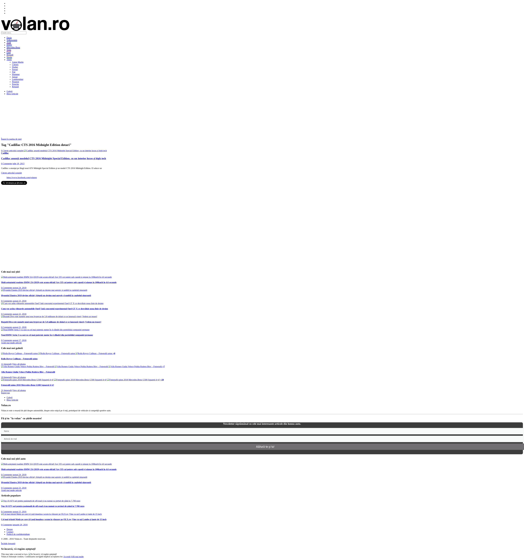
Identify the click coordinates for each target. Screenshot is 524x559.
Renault (10, 55)
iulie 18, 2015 (18, 163)
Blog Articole (12, 94)
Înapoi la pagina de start (11, 139)
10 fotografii (6, 377)
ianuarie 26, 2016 (20, 525)
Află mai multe (77, 556)
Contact (10, 532)
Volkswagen (12, 40)
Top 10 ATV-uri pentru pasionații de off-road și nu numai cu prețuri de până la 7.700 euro (42, 506)
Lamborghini (17, 79)
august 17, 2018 (19, 340)
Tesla (9, 50)
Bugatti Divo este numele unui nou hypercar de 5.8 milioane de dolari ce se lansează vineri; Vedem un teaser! (51, 322)
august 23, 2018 (19, 301)
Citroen (15, 64)
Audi (9, 42)
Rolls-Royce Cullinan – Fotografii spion (19, 359)
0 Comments (6, 163)
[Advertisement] (83, 116)
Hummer (16, 74)
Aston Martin (17, 62)
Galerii (9, 91)
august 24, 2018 (19, 288)
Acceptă (66, 556)
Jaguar (15, 77)
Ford (9, 52)
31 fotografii (6, 390)
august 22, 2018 (19, 314)
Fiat (13, 72)
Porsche (15, 84)
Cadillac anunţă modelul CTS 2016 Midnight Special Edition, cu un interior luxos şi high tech (53, 158)
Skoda (9, 57)
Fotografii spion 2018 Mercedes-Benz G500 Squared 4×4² (27, 385)
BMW (9, 45)
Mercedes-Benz (13, 47)
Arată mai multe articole (11, 343)
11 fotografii (6, 364)
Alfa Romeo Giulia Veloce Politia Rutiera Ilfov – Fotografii (28, 372)
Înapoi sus (5, 393)
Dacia (9, 37)
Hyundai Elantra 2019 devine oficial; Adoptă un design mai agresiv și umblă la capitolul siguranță (46, 295)
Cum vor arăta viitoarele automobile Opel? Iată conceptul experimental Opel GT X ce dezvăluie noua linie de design (54, 309)
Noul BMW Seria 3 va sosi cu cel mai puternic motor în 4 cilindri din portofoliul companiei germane (47, 335)
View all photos (19, 364)
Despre (10, 529)
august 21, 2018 (19, 327)
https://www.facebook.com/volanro (22, 177)
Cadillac (5, 153)
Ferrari (15, 69)
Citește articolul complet (11, 173)
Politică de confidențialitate (18, 534)
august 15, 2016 (19, 511)
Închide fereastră (8, 543)
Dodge (15, 67)
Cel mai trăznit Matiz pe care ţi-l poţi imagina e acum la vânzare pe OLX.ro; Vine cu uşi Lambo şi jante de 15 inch (53, 519)
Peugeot (15, 82)
